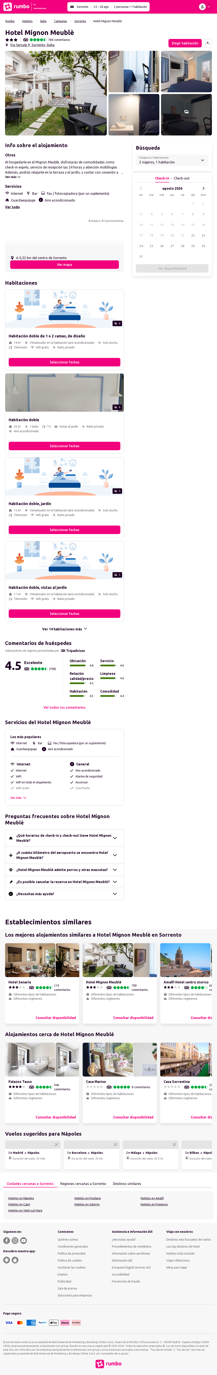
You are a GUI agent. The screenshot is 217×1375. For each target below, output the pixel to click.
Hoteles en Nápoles (21, 1198)
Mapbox (96, 221)
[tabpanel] (108, 1205)
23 (203, 235)
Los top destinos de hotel (183, 1246)
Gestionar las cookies (72, 1267)
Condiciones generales (73, 1246)
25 (151, 246)
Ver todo (12, 207)
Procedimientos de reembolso (131, 1246)
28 (182, 246)
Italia (43, 21)
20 (172, 235)
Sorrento (82, 6)
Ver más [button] (15, 797)
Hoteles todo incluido (180, 1253)
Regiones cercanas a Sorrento (83, 1184)
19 (162, 235)
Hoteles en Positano (87, 1198)
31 (141, 256)
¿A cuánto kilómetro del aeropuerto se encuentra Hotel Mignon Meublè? (62, 855)
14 (182, 224)
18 (151, 235)
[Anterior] (141, 188)
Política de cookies (70, 1260)
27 (172, 246)
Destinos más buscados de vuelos (188, 1239)
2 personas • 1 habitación (130, 6)
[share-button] (208, 43)
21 (182, 235)
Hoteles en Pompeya (154, 1204)
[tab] (30, 1183)
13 (172, 224)
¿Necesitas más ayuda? (35, 894)
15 (193, 224)
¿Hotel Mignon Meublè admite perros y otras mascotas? (62, 870)
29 (193, 246)
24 (141, 246)
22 (193, 235)
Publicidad (64, 1281)
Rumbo (10, 21)
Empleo (63, 1274)
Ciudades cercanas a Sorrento (30, 1184)
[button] (56, 93)
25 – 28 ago (101, 6)
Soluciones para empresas (75, 1295)
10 (141, 224)
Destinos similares (127, 1184)
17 (141, 235)
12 (162, 224)
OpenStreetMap (114, 221)
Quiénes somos (68, 1239)
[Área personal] (205, 7)
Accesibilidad (120, 1274)
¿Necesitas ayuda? (124, 1239)
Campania (60, 21)
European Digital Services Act (131, 1267)
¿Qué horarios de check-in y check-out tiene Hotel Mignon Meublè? (63, 838)
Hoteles (27, 21)
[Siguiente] (203, 188)
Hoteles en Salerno (87, 1204)
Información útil (122, 1260)
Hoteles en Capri (19, 1204)
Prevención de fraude (126, 1281)
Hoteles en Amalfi (152, 1198)
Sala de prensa (67, 1288)
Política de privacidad (71, 1253)
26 (162, 246)
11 (151, 224)
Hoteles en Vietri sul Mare (25, 1210)
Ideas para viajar (176, 1267)
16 (203, 224)
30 (203, 246)
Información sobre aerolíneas (131, 1253)
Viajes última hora (177, 1260)
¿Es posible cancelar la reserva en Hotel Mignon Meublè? (63, 882)
